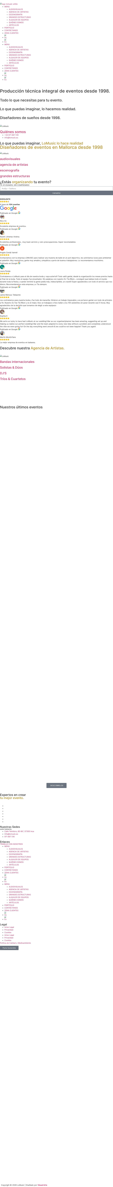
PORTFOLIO (9, 28)
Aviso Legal (9, 927)
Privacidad (8, 930)
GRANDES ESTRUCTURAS (20, 17)
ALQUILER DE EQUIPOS (19, 20)
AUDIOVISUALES (16, 9)
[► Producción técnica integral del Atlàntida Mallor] (13, 682)
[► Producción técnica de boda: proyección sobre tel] (13, 482)
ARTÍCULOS (14, 25)
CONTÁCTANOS (11, 30)
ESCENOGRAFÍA (15, 14)
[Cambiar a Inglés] (58, 36)
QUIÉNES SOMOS (16, 22)
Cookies (7, 932)
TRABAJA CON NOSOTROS (11, 844)
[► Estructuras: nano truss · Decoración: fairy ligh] (71, 496)
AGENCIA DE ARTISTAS (18, 12)
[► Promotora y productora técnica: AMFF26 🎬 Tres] (71, 667)
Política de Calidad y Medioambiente (15, 943)
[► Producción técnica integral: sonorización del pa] (42, 656)
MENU (7, 6)
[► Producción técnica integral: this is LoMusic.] (42, 448)
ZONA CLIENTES (11, 33)
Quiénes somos (13, 132)
